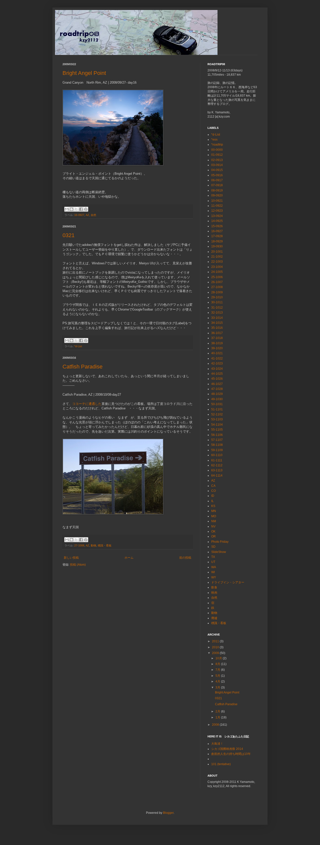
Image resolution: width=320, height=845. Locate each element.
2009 (216, 653)
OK (213, 531)
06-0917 (217, 180)
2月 (218, 711)
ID (212, 496)
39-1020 (217, 348)
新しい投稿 (71, 557)
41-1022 (217, 358)
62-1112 (216, 465)
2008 (216, 724)
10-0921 (217, 200)
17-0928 (217, 236)
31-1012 (217, 307)
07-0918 (217, 185)
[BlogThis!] (71, 209)
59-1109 (217, 450)
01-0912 (217, 155)
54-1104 (217, 424)
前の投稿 (185, 557)
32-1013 (217, 312)
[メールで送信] (66, 209)
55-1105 (217, 429)
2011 (216, 641)
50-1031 (217, 404)
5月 (218, 675)
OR (213, 536)
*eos (214, 139)
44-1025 (217, 373)
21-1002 (217, 256)
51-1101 (217, 409)
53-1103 (217, 419)
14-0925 (217, 221)
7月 (218, 670)
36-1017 (217, 333)
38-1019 (217, 343)
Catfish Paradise (82, 366)
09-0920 (217, 195)
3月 (218, 687)
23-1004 (217, 267)
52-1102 (217, 414)
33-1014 (217, 318)
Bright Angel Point (84, 73)
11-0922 (217, 205)
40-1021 (217, 353)
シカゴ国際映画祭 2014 (227, 749)
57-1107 (217, 440)
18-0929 (217, 241)
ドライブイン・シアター (227, 582)
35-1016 (217, 328)
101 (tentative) (221, 764)
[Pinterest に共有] (85, 209)
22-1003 (217, 261)
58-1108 (217, 445)
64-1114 (216, 475)
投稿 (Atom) (78, 564)
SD (213, 546)
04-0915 (217, 170)
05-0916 (217, 175)
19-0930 (217, 246)
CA (213, 486)
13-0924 (217, 216)
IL (212, 501)
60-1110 (216, 455)
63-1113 (216, 470)
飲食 (214, 587)
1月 (218, 717)
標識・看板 (105, 545)
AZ (87, 214)
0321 (68, 235)
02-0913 (217, 160)
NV (213, 526)
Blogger (168, 813)
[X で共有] (76, 209)
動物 (93, 545)
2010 (216, 647)
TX (213, 557)
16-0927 (79, 214)
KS (213, 506)
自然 (93, 214)
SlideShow (218, 552)
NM (213, 521)
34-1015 (217, 323)
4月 (218, 681)
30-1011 (217, 302)
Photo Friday (219, 541)
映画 (214, 592)
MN (213, 511)
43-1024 (217, 368)
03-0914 (217, 165)
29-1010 (217, 297)
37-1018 (217, 338)
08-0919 (217, 190)
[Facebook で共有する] (81, 209)
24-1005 (217, 272)
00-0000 (217, 150)
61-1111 (216, 460)
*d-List (78, 346)
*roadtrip (217, 144)
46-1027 (217, 384)
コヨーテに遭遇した (87, 404)
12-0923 (217, 210)
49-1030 (217, 399)
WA (213, 567)
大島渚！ (217, 743)
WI (213, 572)
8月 (218, 664)
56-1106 (217, 435)
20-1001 (217, 251)
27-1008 (79, 545)
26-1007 (217, 282)
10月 (219, 658)
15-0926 (217, 226)
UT (213, 562)
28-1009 (217, 292)
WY (213, 577)
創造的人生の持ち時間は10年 (231, 754)
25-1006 (217, 277)
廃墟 (214, 618)
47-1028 (217, 389)
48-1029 (217, 394)
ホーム (129, 557)
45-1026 (217, 378)
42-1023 (217, 363)
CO (213, 491)
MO (213, 516)
